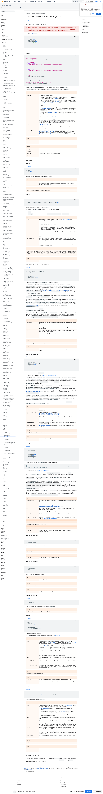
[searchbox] (8, 11)
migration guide (61, 30)
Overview (3, 7)
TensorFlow (28, 13)
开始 (98, 13)
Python (9, 7)
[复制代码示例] (76, 36)
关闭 (93, 13)
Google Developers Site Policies (42, 768)
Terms (18, 791)
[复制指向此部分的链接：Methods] (33, 160)
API (25, 1)
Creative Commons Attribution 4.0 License (56, 767)
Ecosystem (32, 1)
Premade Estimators (66, 219)
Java (17, 7)
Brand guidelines (63, 784)
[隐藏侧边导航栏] (14, 792)
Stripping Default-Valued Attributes (50, 518)
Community (40, 1)
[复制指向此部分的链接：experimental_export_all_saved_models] (50, 265)
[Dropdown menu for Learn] (22, 1)
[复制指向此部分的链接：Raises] (30, 138)
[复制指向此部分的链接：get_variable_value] (39, 561)
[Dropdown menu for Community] (44, 1)
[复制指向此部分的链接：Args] (29, 93)
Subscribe (89, 791)
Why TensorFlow (50, 1)
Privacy (22, 791)
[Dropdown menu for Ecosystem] (35, 1)
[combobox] (78, 1)
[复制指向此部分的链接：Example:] (31, 53)
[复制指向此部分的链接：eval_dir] (32, 163)
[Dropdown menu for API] (27, 1)
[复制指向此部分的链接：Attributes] (31, 146)
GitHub (96, 1)
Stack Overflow (63, 782)
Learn (19, 1)
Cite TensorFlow (63, 786)
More (21, 7)
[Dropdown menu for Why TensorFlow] (54, 1)
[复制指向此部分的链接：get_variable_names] (39, 535)
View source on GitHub (33, 20)
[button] (8, 21)
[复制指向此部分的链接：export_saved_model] (39, 354)
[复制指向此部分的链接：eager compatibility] (41, 755)
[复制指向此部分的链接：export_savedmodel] (38, 444)
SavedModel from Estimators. (43, 470)
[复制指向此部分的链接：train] (30, 687)
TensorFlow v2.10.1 (6, 5)
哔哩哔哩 (19, 784)
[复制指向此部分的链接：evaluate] (32, 194)
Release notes (63, 780)
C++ (13, 7)
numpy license (29, 769)
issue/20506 (57, 635)
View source (28, 166)
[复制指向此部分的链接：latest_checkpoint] (38, 595)
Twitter (18, 782)
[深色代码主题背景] (74, 36)
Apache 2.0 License (27, 768)
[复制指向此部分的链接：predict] (32, 615)
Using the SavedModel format (49, 375)
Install (15, 1)
